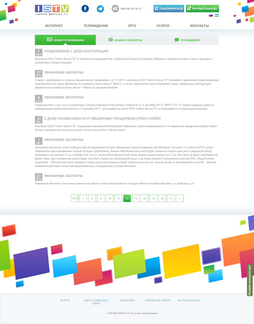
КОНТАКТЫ (199, 25)
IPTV (132, 25)
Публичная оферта (158, 300)
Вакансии (127, 300)
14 (144, 198)
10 (109, 198)
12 (127, 198)
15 (153, 198)
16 (162, 198)
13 (135, 198)
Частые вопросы (188, 300)
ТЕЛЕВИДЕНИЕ (95, 25)
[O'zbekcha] (217, 15)
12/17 (75, 198)
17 (170, 198)
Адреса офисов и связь (96, 302)
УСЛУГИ (163, 25)
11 (118, 198)
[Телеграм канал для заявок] (100, 8)
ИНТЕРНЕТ (54, 25)
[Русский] (211, 15)
